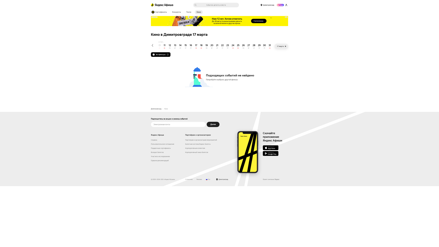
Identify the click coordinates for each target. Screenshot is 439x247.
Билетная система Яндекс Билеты (198, 144)
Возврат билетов (157, 152)
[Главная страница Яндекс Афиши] (152, 5)
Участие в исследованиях (160, 156)
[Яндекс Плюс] (280, 5)
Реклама (199, 179)
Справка (154, 140)
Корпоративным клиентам (195, 148)
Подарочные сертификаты (161, 148)
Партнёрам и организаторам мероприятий (201, 140)
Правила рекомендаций (160, 160)
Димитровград (156, 109)
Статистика (189, 179)
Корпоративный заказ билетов (196, 152)
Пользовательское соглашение (162, 144)
